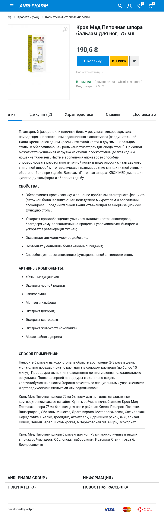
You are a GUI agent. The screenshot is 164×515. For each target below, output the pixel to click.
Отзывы (113, 114)
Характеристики (79, 114)
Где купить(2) (40, 114)
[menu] (11, 6)
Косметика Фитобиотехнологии (67, 17)
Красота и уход (28, 17)
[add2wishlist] (134, 61)
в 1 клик (119, 61)
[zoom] (65, 29)
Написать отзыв (88, 72)
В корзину (93, 61)
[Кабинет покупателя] (129, 6)
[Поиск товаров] (120, 6)
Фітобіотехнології (130, 82)
